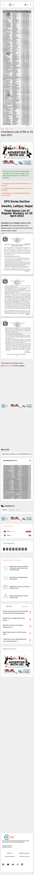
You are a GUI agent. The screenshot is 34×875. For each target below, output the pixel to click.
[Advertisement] (16, 384)
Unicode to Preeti (24, 856)
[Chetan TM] (11, 5)
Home (2, 128)
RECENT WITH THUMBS (12, 560)
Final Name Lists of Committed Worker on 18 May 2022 (15, 494)
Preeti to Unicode (9, 856)
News (7, 128)
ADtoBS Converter (24, 853)
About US (9, 853)
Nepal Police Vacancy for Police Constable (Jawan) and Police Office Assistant (19, 568)
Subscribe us (8, 366)
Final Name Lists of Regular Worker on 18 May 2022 (14, 477)
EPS (12, 128)
